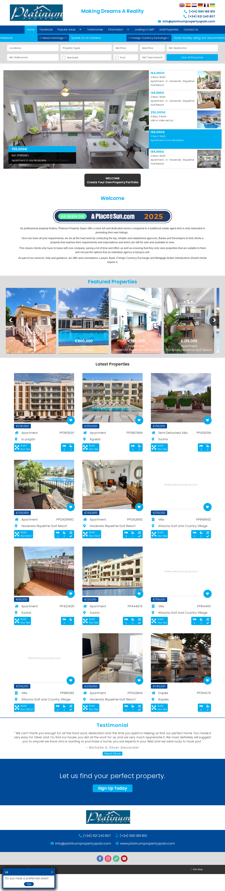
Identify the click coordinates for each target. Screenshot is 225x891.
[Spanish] (188, 5)
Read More (112, 754)
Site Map (198, 869)
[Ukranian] (212, 5)
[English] (182, 5)
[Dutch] (194, 5)
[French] (206, 5)
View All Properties (192, 57)
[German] (200, 5)
